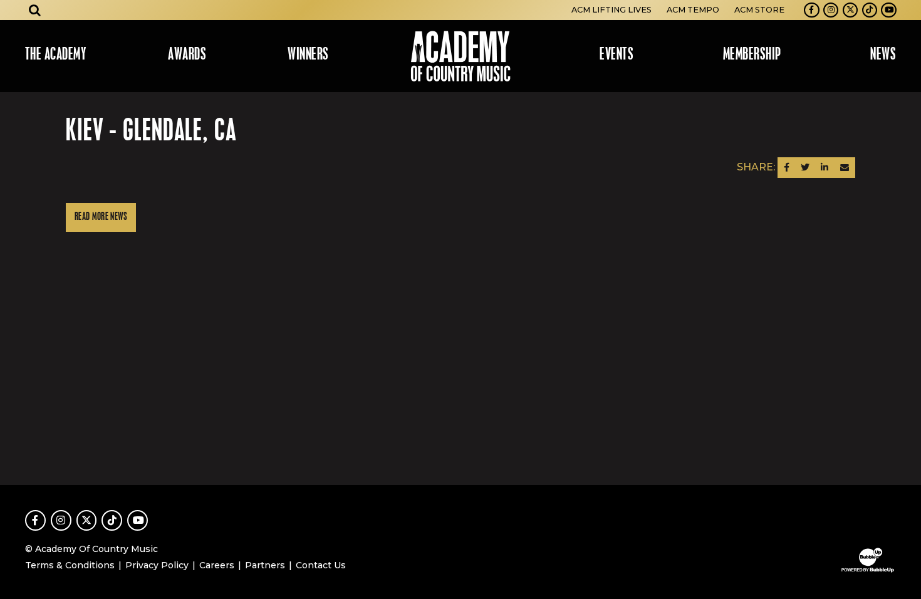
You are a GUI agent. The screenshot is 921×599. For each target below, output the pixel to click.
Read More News (101, 217)
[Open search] (35, 10)
